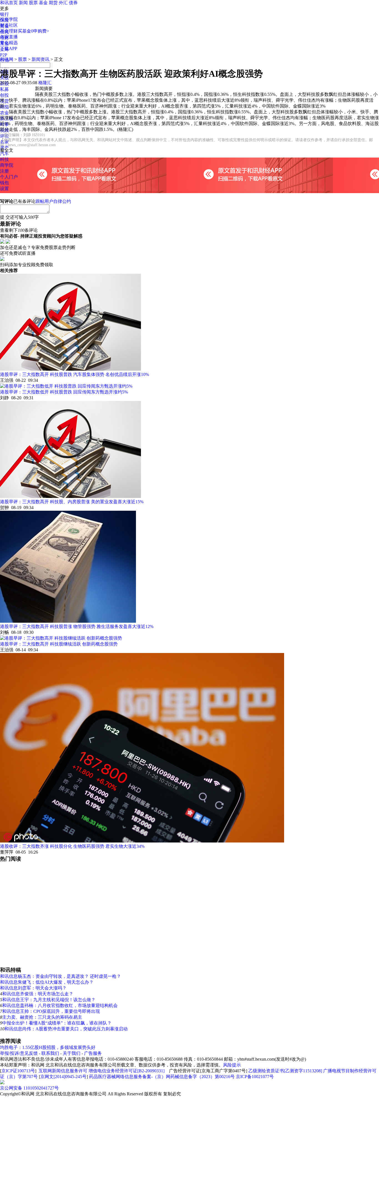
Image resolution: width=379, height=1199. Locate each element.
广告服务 (93, 1053)
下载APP (8, 48)
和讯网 (6, 59)
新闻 (23, 2)
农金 (4, 112)
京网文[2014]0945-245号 (63, 1076)
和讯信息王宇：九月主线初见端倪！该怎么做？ (48, 999)
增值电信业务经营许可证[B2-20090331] (127, 1070)
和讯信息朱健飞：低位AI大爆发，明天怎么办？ (47, 982)
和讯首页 (9, 2)
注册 (4, 171)
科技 (4, 159)
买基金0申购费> (33, 31)
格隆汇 (45, 82)
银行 (4, 14)
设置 (4, 188)
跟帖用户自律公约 (53, 201)
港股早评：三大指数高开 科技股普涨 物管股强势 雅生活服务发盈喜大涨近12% (76, 626)
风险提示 (232, 1065)
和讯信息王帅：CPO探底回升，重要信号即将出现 (51, 1011)
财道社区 (9, 25)
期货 (53, 2)
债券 (73, 2)
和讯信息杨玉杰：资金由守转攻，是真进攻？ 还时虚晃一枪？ (60, 976)
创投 (4, 95)
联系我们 (50, 1053)
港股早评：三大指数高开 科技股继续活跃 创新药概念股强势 (59, 644)
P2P (3, 55)
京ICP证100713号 (18, 1070)
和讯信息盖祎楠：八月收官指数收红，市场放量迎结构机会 (60, 1005)
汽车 (4, 153)
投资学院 (9, 19)
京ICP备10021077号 (255, 1076)
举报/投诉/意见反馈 (19, 1053)
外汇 (63, 2)
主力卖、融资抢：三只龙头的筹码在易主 (42, 1017)
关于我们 (71, 1053)
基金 (43, 2)
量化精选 (9, 42)
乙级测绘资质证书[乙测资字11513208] (285, 1070)
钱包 (4, 182)
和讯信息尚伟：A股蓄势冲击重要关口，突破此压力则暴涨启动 (66, 1028)
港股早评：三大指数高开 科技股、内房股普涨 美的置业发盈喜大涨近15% (71, 501)
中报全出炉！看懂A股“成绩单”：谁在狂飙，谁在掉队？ (57, 1023)
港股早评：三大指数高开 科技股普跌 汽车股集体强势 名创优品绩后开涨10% (74, 374)
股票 (33, 2)
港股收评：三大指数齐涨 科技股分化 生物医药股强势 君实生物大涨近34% (72, 846)
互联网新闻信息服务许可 (63, 1070)
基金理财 (9, 31)
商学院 (6, 165)
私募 (4, 89)
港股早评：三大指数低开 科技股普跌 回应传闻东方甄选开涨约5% (64, 392)
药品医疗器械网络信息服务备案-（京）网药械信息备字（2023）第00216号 (162, 1076)
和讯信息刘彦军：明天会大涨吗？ (33, 988)
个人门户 (9, 177)
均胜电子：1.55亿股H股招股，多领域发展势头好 (47, 1047)
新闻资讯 (40, 59)
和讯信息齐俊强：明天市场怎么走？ (37, 993)
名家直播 (9, 36)
